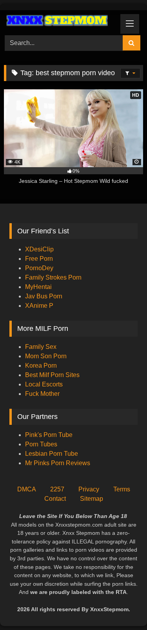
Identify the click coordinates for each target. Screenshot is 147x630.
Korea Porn (41, 365)
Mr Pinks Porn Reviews (58, 463)
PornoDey (39, 268)
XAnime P (39, 305)
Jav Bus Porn (43, 296)
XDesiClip (39, 249)
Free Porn (39, 258)
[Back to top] (122, 606)
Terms (121, 489)
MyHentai (38, 286)
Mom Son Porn (46, 356)
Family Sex (40, 346)
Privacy (88, 489)
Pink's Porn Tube (49, 434)
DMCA (26, 489)
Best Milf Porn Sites (52, 375)
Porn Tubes (41, 444)
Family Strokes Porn (53, 277)
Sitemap (91, 498)
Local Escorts (44, 384)
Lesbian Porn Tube (51, 453)
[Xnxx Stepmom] (60, 21)
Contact (55, 498)
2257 (57, 489)
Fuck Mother (42, 393)
